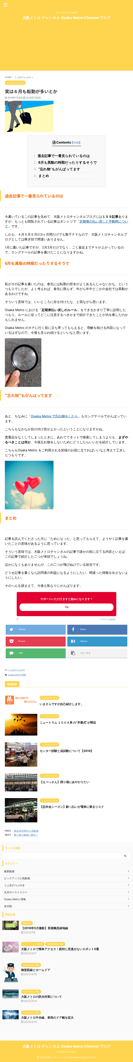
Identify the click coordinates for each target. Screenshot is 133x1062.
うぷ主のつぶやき (16, 670)
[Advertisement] (66, 48)
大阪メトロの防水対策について (41, 996)
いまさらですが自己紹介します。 (62, 704)
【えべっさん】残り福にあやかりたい (64, 782)
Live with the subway (66, 1051)
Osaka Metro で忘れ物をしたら (54, 416)
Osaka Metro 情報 (17, 674)
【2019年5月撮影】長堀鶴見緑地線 (44, 928)
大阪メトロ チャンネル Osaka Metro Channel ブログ (66, 18)
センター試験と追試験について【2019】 (67, 751)
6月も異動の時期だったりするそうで (66, 162)
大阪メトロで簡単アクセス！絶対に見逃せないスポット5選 (60, 949)
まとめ (42, 176)
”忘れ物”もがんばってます (58, 169)
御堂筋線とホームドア (35, 970)
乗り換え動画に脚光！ (26, 834)
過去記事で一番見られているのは (63, 156)
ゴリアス (112, 619)
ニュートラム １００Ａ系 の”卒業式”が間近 (68, 722)
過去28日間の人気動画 (26, 830)
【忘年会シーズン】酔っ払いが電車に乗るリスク (72, 806)
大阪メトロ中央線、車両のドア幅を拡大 (47, 1017)
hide (76, 142)
